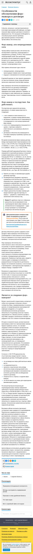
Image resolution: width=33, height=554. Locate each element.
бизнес (6, 476)
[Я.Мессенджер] (11, 20)
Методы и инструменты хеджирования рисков (14, 490)
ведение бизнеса (17, 476)
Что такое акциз (7, 499)
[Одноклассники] (7, 20)
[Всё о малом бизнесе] (12, 2)
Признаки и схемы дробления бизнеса (14, 495)
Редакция (13, 528)
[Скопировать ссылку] (14, 20)
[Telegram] (5, 20)
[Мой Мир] (9, 20)
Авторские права (7, 534)
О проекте (5, 528)
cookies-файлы (15, 544)
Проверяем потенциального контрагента (15, 486)
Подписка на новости (8, 531)
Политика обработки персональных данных (15, 537)
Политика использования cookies (11, 539)
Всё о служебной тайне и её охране (13, 504)
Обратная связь (23, 528)
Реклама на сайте (22, 531)
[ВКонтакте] (3, 20)
